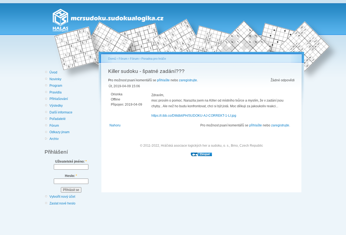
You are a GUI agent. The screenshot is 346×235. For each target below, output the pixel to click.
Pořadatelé (57, 119)
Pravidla (55, 92)
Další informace (60, 112)
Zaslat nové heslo (62, 203)
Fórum (54, 125)
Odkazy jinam (59, 132)
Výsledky (56, 106)
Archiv (54, 139)
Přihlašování (58, 99)
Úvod (53, 72)
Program (55, 86)
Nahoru (115, 125)
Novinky (55, 79)
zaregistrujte (188, 80)
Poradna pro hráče (153, 58)
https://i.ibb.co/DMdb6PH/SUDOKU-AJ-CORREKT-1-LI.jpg (193, 116)
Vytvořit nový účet (62, 197)
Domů (112, 58)
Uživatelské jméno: (71, 161)
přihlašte (163, 80)
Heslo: (71, 176)
